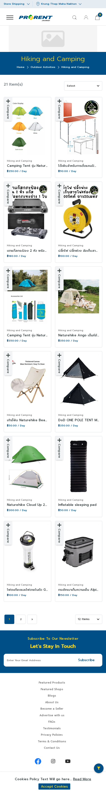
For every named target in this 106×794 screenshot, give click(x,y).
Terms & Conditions (52, 741)
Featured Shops (52, 689)
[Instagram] (53, 761)
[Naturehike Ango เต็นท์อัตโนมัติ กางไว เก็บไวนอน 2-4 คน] (78, 297)
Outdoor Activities (43, 67)
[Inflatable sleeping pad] (78, 466)
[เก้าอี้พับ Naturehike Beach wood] (27, 381)
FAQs (51, 722)
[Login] (86, 17)
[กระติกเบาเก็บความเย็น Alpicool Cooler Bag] (78, 551)
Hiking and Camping (19, 161)
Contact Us (52, 748)
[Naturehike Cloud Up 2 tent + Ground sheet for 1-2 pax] (27, 466)
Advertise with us (51, 715)
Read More (82, 779)
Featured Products (52, 683)
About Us (51, 702)
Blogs (52, 696)
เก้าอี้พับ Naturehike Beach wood (33, 420)
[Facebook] (38, 761)
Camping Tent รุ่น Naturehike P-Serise (38, 165)
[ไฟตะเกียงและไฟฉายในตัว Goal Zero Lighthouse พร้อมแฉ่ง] (27, 551)
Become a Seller (51, 709)
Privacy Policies (52, 735)
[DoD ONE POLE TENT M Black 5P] (78, 381)
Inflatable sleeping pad (77, 504)
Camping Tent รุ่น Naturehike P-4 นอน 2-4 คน (44, 335)
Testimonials (52, 728)
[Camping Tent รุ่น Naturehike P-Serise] (27, 127)
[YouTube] (68, 761)
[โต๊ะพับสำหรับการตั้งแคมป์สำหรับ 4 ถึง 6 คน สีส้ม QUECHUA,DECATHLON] (78, 127)
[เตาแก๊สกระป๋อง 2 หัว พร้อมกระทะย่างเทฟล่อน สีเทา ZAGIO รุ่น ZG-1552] (27, 212)
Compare (8, 112)
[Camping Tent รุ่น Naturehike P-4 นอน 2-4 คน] (27, 297)
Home (20, 67)
